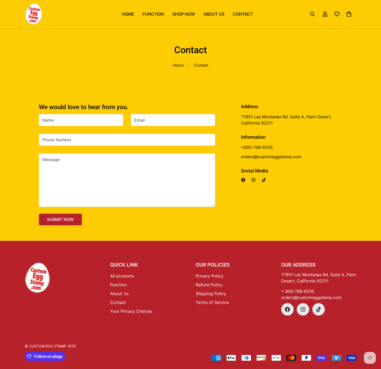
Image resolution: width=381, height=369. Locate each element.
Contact (243, 14)
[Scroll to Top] (196, 341)
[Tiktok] (264, 180)
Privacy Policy (209, 276)
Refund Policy (209, 284)
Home (128, 14)
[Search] (312, 14)
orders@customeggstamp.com (311, 297)
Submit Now (60, 219)
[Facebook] (243, 180)
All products (122, 276)
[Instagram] (253, 180)
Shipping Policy (211, 293)
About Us (213, 14)
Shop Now (183, 14)
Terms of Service (212, 302)
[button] (349, 14)
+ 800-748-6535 (297, 291)
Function (153, 14)
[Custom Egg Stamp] (34, 14)
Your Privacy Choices (131, 311)
